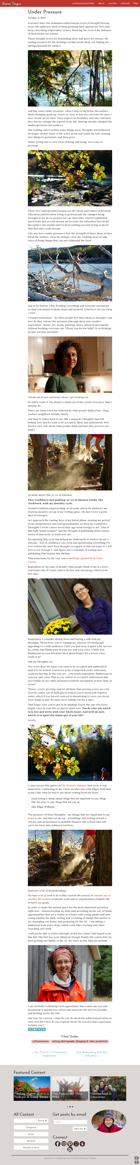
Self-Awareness (41, 1041)
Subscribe (79, 1128)
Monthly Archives (31, 1147)
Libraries (31, 1141)
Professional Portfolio (83, 3)
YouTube (112, 3)
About (101, 3)
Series (31, 1134)
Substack (125, 3)
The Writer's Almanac (74, 785)
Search (41, 1120)
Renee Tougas (11, 3)
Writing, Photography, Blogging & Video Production (79, 1041)
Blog (136, 3)
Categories (31, 1127)
